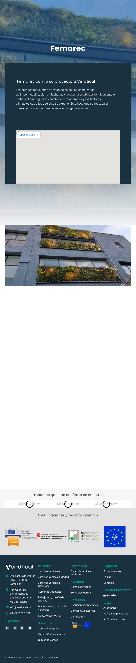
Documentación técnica (84, 604)
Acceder (111, 595)
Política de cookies (114, 619)
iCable (51, 634)
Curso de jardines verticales (81, 573)
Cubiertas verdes (48, 639)
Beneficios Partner (81, 592)
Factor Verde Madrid (50, 615)
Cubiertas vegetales (49, 591)
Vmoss (61, 634)
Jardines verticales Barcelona (49, 584)
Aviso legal (109, 607)
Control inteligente (48, 628)
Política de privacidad (116, 613)
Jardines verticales (49, 571)
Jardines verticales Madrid (53, 576)
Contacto (108, 582)
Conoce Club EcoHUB (83, 610)
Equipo (107, 576)
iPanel (41, 634)
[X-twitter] (15, 628)
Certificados (78, 616)
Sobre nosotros (112, 571)
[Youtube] (30, 628)
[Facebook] (7, 628)
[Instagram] (22, 628)
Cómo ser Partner (81, 586)
